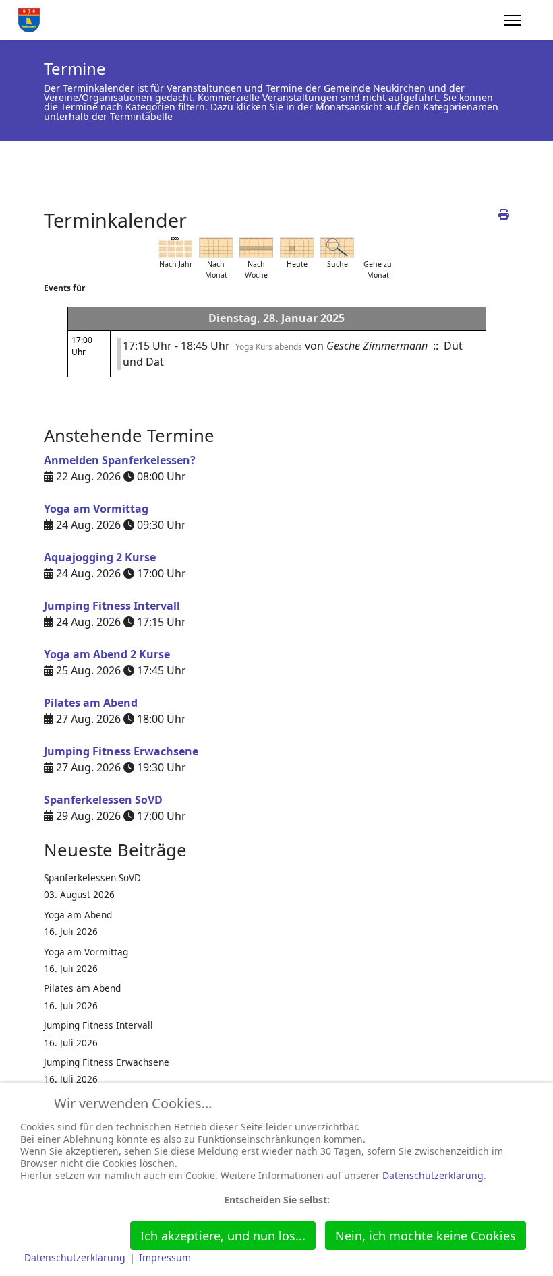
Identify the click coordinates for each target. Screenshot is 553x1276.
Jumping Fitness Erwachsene (121, 751)
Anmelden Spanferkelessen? (120, 460)
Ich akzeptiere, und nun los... (222, 1235)
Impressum (165, 1257)
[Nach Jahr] (175, 247)
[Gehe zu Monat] (378, 247)
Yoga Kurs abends (268, 346)
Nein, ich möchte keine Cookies (425, 1235)
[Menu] (512, 20)
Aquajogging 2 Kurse (100, 557)
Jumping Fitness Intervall (112, 605)
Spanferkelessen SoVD (103, 799)
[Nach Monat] (216, 247)
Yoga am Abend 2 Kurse (107, 654)
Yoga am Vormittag (96, 508)
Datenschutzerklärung (433, 1175)
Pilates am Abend (91, 702)
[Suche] (337, 247)
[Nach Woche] (256, 247)
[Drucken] (503, 214)
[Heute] (297, 247)
